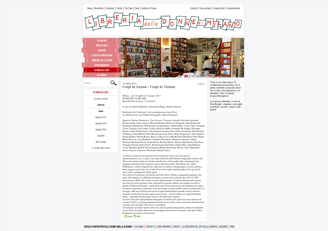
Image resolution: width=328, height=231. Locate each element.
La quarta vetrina (101, 98)
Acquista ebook (233, 8)
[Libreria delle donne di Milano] (163, 30)
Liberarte (100, 104)
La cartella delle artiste (101, 148)
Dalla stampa (101, 141)
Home (89, 8)
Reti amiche (102, 75)
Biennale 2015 (100, 123)
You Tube (128, 8)
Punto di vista (102, 45)
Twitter (119, 8)
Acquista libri (219, 8)
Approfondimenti (101, 65)
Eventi (101, 111)
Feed (137, 8)
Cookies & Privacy (148, 8)
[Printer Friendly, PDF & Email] (132, 217)
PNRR (232, 226)
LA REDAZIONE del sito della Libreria (199, 226)
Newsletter (99, 8)
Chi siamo (139, 226)
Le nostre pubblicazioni (101, 55)
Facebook (110, 8)
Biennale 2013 (100, 129)
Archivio (223, 226)
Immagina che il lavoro (102, 60)
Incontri (102, 50)
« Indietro (200, 84)
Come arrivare (205, 8)
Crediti (176, 226)
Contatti (193, 8)
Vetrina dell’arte (102, 70)
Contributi (101, 135)
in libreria (101, 40)
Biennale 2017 (100, 117)
